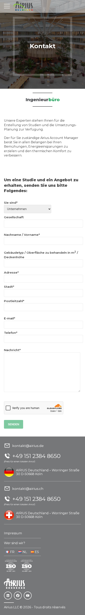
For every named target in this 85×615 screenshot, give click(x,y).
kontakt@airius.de (28, 446)
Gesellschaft (14, 217)
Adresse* (11, 272)
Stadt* (9, 287)
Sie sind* (11, 202)
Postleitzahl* (14, 301)
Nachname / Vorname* (22, 235)
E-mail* (9, 318)
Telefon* (10, 333)
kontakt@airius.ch (27, 488)
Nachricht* (12, 350)
